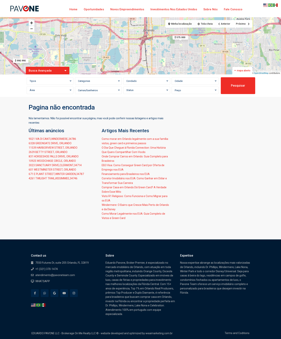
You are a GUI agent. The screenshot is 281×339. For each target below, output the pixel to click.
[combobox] (50, 81)
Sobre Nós (210, 9)
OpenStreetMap (261, 72)
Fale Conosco (233, 9)
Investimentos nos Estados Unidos (173, 9)
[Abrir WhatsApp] (271, 329)
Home (73, 9)
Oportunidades (94, 9)
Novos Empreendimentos (127, 9)
